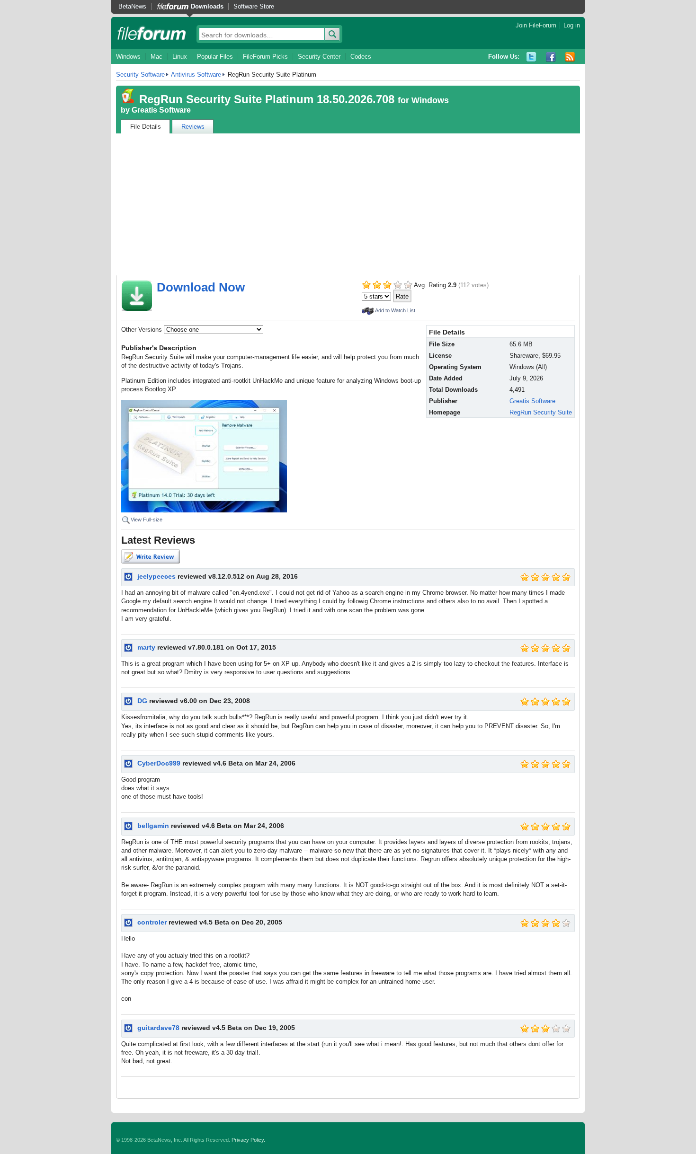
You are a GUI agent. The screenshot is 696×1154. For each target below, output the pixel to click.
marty (146, 647)
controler (152, 922)
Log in (571, 25)
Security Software (140, 74)
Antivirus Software (196, 74)
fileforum (151, 33)
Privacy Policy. (248, 1140)
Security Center (319, 56)
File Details (145, 126)
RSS (570, 57)
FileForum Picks (265, 56)
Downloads (207, 6)
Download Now (201, 287)
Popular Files (215, 56)
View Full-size (146, 519)
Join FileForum (536, 25)
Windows (128, 56)
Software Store (253, 6)
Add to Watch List (395, 310)
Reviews (193, 126)
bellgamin (153, 825)
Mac (156, 56)
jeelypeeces (156, 576)
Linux (179, 56)
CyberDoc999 (158, 763)
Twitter (531, 57)
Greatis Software (161, 110)
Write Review (150, 556)
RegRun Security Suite (540, 412)
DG (142, 701)
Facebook (551, 57)
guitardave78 (158, 1027)
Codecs (360, 56)
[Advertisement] (348, 204)
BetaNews (132, 6)
